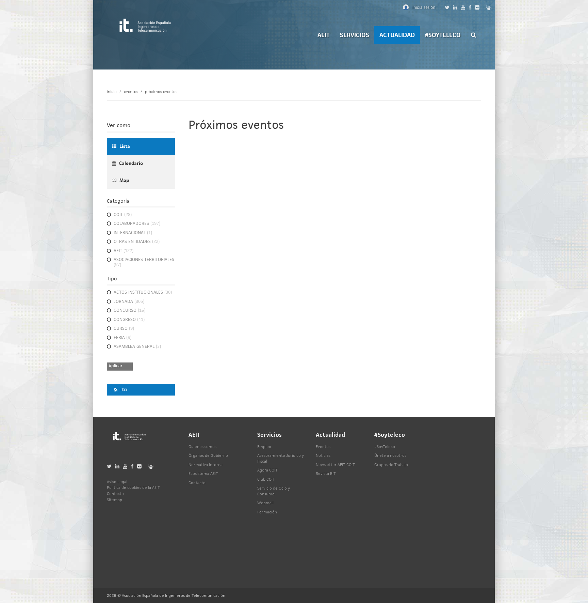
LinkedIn (455, 7)
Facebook (470, 7)
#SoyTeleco (384, 446)
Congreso (129, 319)
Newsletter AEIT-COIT (335, 464)
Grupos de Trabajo (391, 464)
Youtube (463, 7)
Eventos (131, 91)
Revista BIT (326, 473)
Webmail (265, 502)
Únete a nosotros (390, 455)
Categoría (118, 201)
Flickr (477, 7)
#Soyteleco (443, 35)
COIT (123, 214)
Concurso (129, 310)
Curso (124, 328)
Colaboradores (137, 223)
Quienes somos (202, 446)
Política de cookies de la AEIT (133, 487)
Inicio (112, 91)
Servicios (354, 35)
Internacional (133, 232)
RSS (123, 389)
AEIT (323, 35)
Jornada (129, 301)
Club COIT (266, 479)
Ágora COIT (267, 470)
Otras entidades (137, 241)
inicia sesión (423, 7)
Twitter (447, 7)
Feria (122, 337)
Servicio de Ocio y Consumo (273, 490)
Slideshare (488, 7)
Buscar (473, 34)
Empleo (264, 446)
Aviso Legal (117, 481)
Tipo (112, 278)
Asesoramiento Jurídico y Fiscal (280, 458)
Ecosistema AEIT (203, 473)
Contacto (197, 482)
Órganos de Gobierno (208, 455)
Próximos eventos (161, 91)
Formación (267, 511)
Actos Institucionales (143, 292)
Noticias (323, 455)
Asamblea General (137, 346)
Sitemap (114, 499)
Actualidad (397, 35)
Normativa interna (206, 464)
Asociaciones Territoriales (144, 262)
